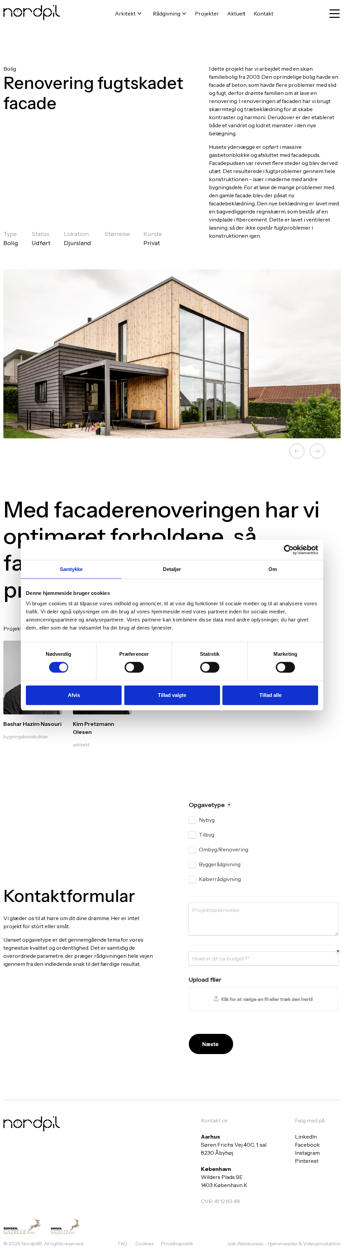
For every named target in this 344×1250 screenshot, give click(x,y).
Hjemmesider (283, 1244)
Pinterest (306, 1160)
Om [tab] (272, 569)
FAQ (122, 1244)
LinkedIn (306, 1136)
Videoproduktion (322, 1244)
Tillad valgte (172, 695)
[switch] (134, 667)
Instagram (307, 1152)
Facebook (307, 1144)
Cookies (144, 1244)
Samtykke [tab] (71, 569)
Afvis (74, 695)
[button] (127, 13)
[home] (31, 13)
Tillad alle (270, 695)
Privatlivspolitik (177, 1244)
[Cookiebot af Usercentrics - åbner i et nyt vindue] (288, 550)
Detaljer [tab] (172, 569)
